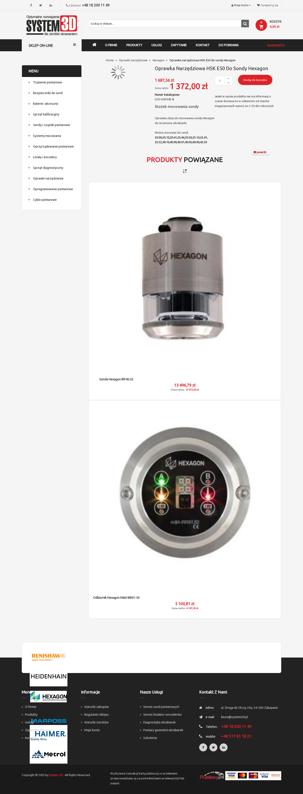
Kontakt (30, 738)
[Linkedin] (50, 5)
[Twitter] (40, 5)
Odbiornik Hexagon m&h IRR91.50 (116, 597)
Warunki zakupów (96, 707)
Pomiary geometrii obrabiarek (163, 730)
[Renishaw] (48, 657)
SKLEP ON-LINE (41, 45)
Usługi (29, 722)
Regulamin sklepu (96, 714)
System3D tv (276, 45)
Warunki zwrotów (96, 722)
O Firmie (30, 707)
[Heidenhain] (48, 676)
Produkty (31, 714)
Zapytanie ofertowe (38, 730)
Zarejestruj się (269, 5)
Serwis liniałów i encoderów (162, 714)
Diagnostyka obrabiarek (159, 722)
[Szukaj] (245, 23)
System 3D (56, 774)
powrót (261, 152)
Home (110, 60)
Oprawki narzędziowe (133, 60)
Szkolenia (150, 738)
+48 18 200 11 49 (96, 5)
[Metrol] (48, 753)
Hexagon (158, 60)
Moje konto (92, 730)
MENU (34, 71)
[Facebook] (31, 5)
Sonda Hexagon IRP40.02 (116, 379)
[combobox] (168, 23)
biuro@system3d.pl (234, 717)
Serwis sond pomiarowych (161, 707)
